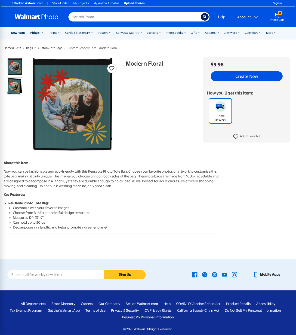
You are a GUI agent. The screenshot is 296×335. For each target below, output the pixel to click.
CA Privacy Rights (158, 310)
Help (221, 17)
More (269, 32)
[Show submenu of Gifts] (199, 32)
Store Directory (63, 304)
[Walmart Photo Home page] (36, 17)
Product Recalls (238, 304)
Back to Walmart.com (28, 3)
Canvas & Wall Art (127, 32)
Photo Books (174, 32)
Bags (29, 48)
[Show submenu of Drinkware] (239, 32)
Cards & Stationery (77, 32)
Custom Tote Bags (50, 48)
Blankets (152, 32)
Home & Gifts (12, 48)
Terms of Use (95, 310)
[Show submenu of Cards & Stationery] (92, 32)
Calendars (251, 32)
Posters (103, 32)
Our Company (109, 304)
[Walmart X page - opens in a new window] (204, 274)
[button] (246, 137)
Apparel (210, 32)
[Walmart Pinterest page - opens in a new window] (214, 274)
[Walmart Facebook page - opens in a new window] (194, 274)
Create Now (246, 76)
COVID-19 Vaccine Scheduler (198, 304)
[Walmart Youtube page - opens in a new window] (224, 274)
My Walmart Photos (106, 3)
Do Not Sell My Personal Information (253, 310)
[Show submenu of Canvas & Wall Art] (140, 32)
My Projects (81, 3)
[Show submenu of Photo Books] (185, 32)
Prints (53, 32)
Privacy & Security (125, 310)
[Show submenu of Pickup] (42, 32)
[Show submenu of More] (275, 32)
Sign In (277, 3)
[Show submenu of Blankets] (160, 32)
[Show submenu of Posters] (110, 32)
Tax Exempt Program (26, 310)
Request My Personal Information (148, 317)
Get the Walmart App (64, 310)
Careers (87, 304)
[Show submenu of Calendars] (260, 32)
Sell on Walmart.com (142, 304)
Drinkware (230, 32)
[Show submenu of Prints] (59, 32)
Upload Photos (134, 3)
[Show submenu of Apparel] (217, 32)
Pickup (35, 32)
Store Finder (60, 3)
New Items (18, 32)
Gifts (194, 32)
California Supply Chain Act (198, 310)
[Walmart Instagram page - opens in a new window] (234, 274)
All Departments (33, 304)
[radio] (14, 66)
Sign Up (125, 274)
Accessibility (265, 304)
